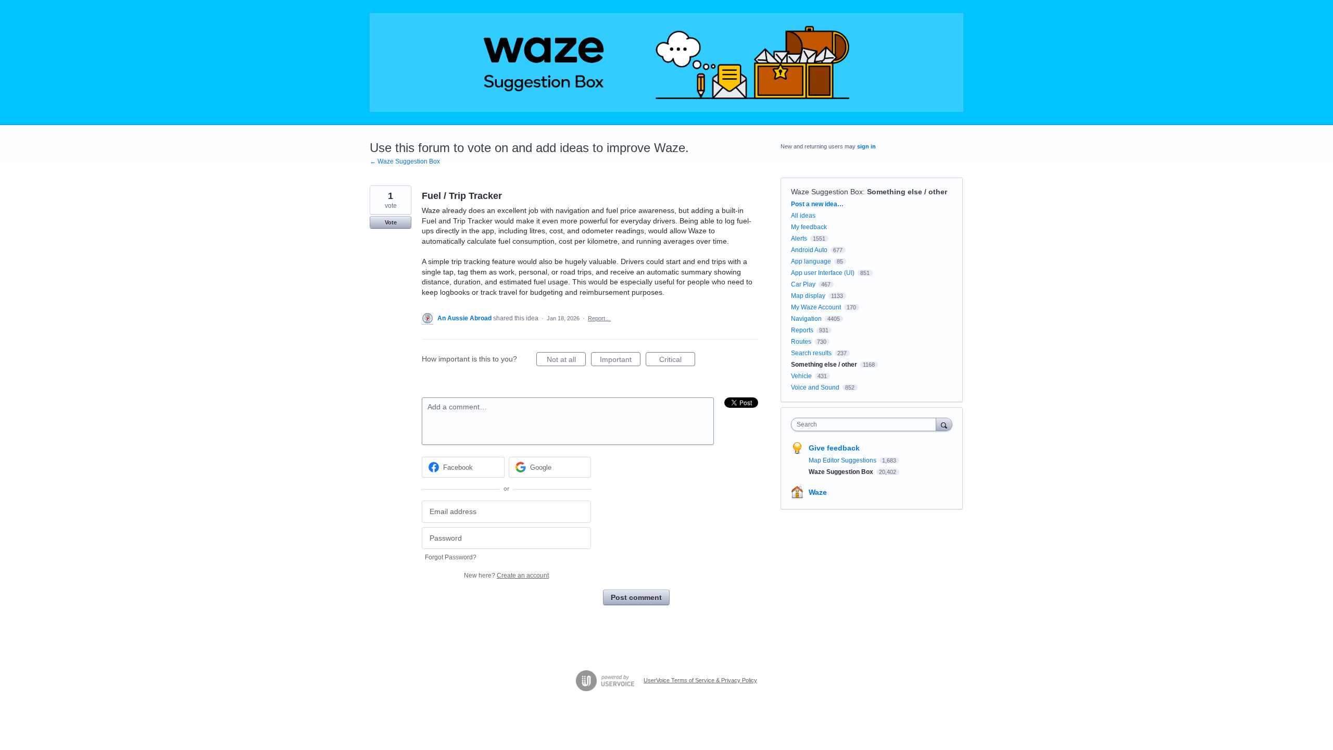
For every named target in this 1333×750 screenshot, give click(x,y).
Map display (808, 295)
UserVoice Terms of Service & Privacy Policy (700, 680)
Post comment (636, 597)
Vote (391, 222)
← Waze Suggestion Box (405, 161)
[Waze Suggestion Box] (666, 62)
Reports (802, 330)
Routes (801, 341)
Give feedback (834, 448)
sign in (866, 146)
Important (620, 360)
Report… (599, 318)
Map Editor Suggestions (843, 460)
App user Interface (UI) (822, 273)
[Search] (944, 424)
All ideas (803, 215)
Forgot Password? (450, 557)
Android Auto (809, 250)
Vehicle (801, 376)
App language (811, 261)
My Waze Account (816, 307)
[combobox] (866, 424)
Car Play (803, 284)
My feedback (809, 227)
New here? (506, 575)
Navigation (806, 318)
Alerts (799, 238)
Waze (818, 492)
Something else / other (907, 192)
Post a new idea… (817, 204)
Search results (811, 353)
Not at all (566, 360)
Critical (677, 360)
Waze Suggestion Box (827, 192)
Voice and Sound (815, 387)
